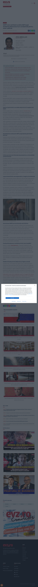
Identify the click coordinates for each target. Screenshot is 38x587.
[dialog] (19, 293)
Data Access (19, 301)
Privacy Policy (24, 301)
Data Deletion (14, 301)
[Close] (35, 286)
